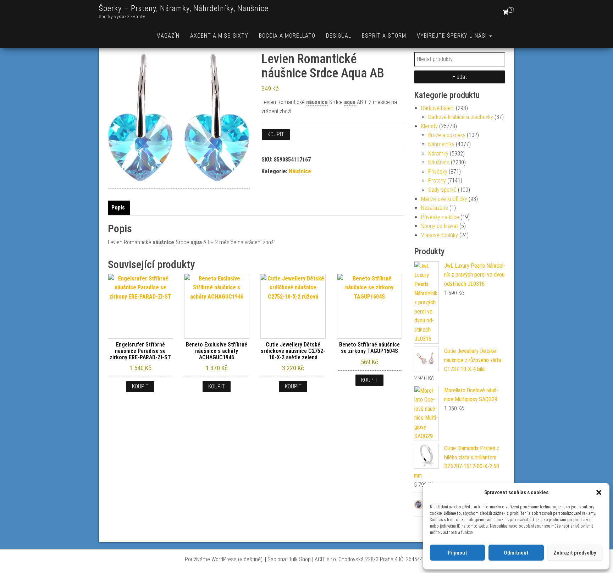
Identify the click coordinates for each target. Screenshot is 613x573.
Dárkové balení (437, 108)
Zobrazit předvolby (574, 553)
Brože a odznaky (446, 135)
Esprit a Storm (384, 35)
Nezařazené (434, 207)
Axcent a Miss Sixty (219, 35)
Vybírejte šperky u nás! (452, 35)
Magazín (168, 35)
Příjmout (457, 553)
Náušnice (300, 171)
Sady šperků (442, 189)
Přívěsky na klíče (440, 217)
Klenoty (429, 126)
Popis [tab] (118, 207)
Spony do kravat (439, 226)
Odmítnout (516, 553)
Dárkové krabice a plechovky (460, 117)
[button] (598, 492)
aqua (349, 102)
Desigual (338, 35)
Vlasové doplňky (439, 235)
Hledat (459, 76)
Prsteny (437, 180)
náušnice (317, 102)
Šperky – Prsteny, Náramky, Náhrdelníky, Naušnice (184, 8)
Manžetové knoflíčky (444, 199)
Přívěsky (437, 171)
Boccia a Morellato (287, 35)
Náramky (438, 153)
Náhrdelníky (441, 144)
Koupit (275, 134)
